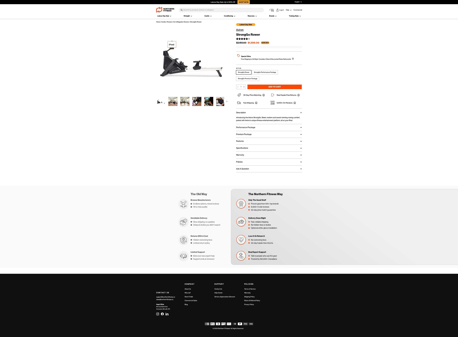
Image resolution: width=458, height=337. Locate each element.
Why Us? (188, 293)
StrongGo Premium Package (247, 78)
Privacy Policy (249, 304)
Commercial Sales (191, 300)
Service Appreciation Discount (224, 297)
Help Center (218, 293)
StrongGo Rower (243, 72)
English (297, 2)
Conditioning (228, 16)
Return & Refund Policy (252, 300)
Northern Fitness (223, 328)
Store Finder (189, 297)
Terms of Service (250, 289)
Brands (272, 16)
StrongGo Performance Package (265, 72)
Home (158, 22)
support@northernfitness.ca (165, 297)
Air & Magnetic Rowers (181, 22)
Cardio (207, 16)
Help (288, 10)
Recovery (251, 16)
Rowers (169, 22)
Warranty (247, 293)
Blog (186, 304)
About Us (188, 289)
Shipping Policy (249, 297)
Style (238, 68)
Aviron (240, 29)
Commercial (298, 10)
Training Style (294, 16)
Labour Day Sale (163, 16)
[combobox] (221, 10)
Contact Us (218, 289)
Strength (187, 16)
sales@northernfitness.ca (164, 299)
